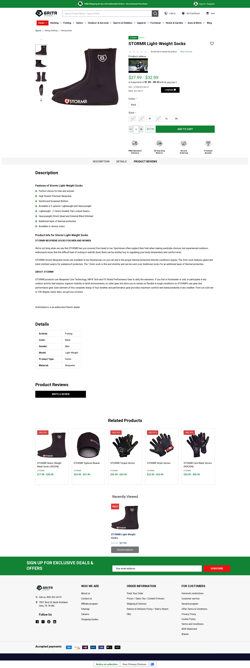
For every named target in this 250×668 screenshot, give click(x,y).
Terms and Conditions (198, 624)
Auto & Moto (195, 23)
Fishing (67, 23)
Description (101, 161)
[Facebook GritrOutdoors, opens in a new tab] (37, 622)
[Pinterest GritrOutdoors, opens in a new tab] (49, 622)
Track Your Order (135, 593)
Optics (79, 23)
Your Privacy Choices (134, 664)
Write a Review (186, 52)
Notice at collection (107, 664)
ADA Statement (189, 629)
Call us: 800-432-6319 (50, 597)
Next (41, 99)
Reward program (190, 603)
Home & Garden (174, 23)
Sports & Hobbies (122, 23)
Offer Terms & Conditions (194, 609)
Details (121, 161)
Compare (169, 90)
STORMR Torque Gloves (122, 463)
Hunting (54, 23)
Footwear (155, 23)
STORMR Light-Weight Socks (123, 536)
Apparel (141, 23)
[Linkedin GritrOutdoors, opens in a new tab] (54, 622)
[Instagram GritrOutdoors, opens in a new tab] (43, 622)
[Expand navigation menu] (61, 23)
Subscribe (217, 568)
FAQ (129, 614)
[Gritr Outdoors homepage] (46, 13)
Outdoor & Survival (98, 23)
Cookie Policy (198, 619)
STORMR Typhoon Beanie (87, 463)
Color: (133, 99)
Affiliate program (89, 603)
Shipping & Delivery (137, 603)
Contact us (86, 598)
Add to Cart (185, 129)
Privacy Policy (198, 614)
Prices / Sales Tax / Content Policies (145, 598)
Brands (185, 634)
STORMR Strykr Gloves (158, 463)
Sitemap (85, 609)
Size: (132, 112)
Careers (85, 614)
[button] (152, 82)
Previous (41, 40)
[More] (46, 23)
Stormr (142, 38)
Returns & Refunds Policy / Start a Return (147, 609)
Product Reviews (145, 161)
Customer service (191, 598)
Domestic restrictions (193, 593)
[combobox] (107, 13)
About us (85, 593)
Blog (209, 23)
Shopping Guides (89, 619)
